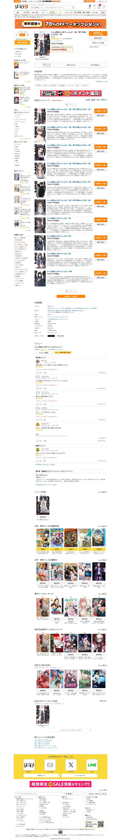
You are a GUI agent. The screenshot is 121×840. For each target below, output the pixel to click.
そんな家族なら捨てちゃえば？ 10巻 (59, 271)
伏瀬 (93, 694)
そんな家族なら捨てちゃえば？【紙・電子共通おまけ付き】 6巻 (69, 200)
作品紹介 (88, 799)
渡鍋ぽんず (23, 190)
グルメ (17, 131)
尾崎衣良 (85, 694)
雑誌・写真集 (86, 12)
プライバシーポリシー (40, 829)
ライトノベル (69, 12)
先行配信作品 (18, 256)
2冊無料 (43, 549)
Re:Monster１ (70, 552)
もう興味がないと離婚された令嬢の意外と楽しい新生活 (25, 211)
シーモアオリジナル (22, 815)
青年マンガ (53, 15)
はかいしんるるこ (24, 62)
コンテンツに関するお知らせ (46, 822)
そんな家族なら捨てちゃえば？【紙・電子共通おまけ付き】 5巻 (69, 182)
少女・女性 (35, 12)
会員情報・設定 (43, 804)
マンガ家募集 (89, 800)
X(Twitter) (88, 811)
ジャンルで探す (35, 7)
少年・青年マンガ (45, 15)
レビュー (31, 1)
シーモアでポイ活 (19, 260)
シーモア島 (38, 1)
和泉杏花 (22, 214)
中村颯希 (43, 694)
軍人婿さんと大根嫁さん (25, 223)
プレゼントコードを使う (45, 819)
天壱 (21, 181)
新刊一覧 (104, 793)
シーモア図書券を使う (45, 817)
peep (86, 658)
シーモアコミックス (52, 12)
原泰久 (17, 146)
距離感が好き (75, 310)
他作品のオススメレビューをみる (47, 484)
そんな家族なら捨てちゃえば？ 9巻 (59, 253)
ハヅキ (17, 163)
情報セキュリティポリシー (51, 829)
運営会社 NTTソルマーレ (89, 829)
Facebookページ (90, 810)
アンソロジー (18, 144)
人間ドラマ (85, 85)
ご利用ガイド (18, 51)
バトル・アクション (20, 119)
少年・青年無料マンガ (21, 249)
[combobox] (57, 7)
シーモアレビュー (20, 826)
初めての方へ (18, 54)
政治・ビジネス (19, 136)
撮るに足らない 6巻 (85, 586)
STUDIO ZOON (45, 619)
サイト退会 (42, 814)
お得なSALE (18, 253)
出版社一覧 (98, 793)
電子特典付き (80, 308)
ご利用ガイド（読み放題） (69, 811)
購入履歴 (41, 806)
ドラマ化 (74, 308)
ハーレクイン (20, 813)
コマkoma (22, 226)
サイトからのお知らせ (45, 820)
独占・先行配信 (21, 817)
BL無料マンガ (18, 251)
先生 (52, 310)
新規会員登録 (42, 799)
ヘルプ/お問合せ (67, 806)
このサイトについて (74, 829)
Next (106, 540)
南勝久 (17, 160)
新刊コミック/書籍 (18, 237)
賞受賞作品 (18, 262)
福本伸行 (17, 165)
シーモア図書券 (19, 281)
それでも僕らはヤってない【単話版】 (25, 73)
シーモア (17, 1)
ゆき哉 (47, 694)
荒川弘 (17, 149)
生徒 (49, 310)
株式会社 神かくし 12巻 (99, 586)
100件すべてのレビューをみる (46, 464)
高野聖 (66, 623)
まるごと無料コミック (19, 244)
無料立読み (43, 517)
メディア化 (94, 12)
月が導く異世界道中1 (57, 552)
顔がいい (82, 310)
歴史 (16, 124)
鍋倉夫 (70, 587)
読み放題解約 (42, 812)
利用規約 (33, 829)
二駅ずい (85, 587)
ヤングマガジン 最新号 (43, 586)
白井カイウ (101, 553)
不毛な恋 (61, 310)
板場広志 (22, 93)
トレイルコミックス (78, 15)
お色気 (17, 126)
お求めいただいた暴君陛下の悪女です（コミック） (25, 177)
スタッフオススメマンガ (21, 269)
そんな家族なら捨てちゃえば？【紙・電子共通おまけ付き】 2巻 (69, 127)
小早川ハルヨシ (73, 553)
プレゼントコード (19, 283)
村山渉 (53, 36)
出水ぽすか (96, 553)
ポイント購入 (42, 800)
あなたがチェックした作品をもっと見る (71, 730)
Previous (36, 539)
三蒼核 (99, 658)
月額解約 (41, 810)
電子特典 (38, 85)
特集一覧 (17, 267)
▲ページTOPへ (103, 790)
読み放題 (24, 1)
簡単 (94, 99)
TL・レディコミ (21, 806)
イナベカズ (58, 655)
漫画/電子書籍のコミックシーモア (24, 799)
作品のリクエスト (67, 813)
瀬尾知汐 (59, 694)
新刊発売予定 (18, 240)
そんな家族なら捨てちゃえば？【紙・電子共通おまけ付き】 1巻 (69, 109)
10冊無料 (98, 549)
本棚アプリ (18, 285)
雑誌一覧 (91, 793)
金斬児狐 (67, 553)
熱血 (57, 310)
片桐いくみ (69, 694)
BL (43, 12)
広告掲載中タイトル (20, 274)
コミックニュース (19, 278)
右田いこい (23, 203)
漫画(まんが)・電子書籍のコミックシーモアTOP (27, 15)
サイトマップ (66, 817)
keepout (75, 623)
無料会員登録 (89, 1)
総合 (18, 12)
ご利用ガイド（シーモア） (69, 810)
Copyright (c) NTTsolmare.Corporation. (60, 838)
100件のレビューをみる (56, 349)
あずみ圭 (60, 553)
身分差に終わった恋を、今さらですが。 (25, 187)
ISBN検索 (81, 829)
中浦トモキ (85, 623)
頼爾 (74, 694)
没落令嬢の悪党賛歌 (99, 621)
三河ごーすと (67, 658)
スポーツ (17, 129)
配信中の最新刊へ (94, 47)
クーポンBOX (42, 808)
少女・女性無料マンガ (21, 246)
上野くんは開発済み (85, 621)
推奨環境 (65, 815)
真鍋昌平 (17, 158)
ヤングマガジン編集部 (43, 587)
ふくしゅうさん (99, 657)
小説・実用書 (77, 12)
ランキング (19, 242)
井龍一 (54, 694)
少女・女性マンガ (21, 802)
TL (60, 12)
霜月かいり (18, 153)
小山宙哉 (17, 151)
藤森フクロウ (45, 553)
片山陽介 (99, 587)
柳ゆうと (94, 623)
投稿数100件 (67, 38)
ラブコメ (17, 117)
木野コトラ (54, 553)
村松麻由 (40, 553)
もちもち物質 (100, 623)
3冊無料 (57, 549)
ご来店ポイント (41, 775)
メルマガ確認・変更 (44, 802)
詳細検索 (17, 276)
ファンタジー (18, 114)
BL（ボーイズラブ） (22, 804)
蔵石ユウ (53, 655)
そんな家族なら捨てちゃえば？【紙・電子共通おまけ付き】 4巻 (69, 163)
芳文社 (59, 15)
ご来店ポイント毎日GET (21, 258)
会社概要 (28, 829)
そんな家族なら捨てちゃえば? (92, 15)
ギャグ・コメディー (20, 122)
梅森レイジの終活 (56, 653)
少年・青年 (26, 12)
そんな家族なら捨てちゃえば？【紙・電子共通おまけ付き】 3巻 (69, 145)
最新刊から (104, 99)
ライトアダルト (103, 12)
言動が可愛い (67, 310)
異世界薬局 (71, 621)
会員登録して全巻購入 (71, 296)
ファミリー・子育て (73, 85)
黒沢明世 (17, 156)
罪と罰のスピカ (57, 693)
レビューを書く (55, 41)
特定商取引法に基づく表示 (63, 829)
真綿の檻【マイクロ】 (85, 693)
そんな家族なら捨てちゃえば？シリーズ (58, 319)
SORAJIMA (26, 181)
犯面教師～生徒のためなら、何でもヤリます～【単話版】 (25, 99)
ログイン (101, 1)
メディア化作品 (19, 265)
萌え (16, 133)
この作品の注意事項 (43, 59)
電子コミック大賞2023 (50, 85)
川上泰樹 (97, 694)
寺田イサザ (83, 553)
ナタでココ (94, 658)
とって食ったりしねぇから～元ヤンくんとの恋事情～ (25, 200)
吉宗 (21, 102)
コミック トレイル (67, 15)
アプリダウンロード (68, 799)
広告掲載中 (62, 85)
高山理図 (70, 623)
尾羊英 (38, 694)
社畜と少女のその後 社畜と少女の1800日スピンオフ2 (25, 89)
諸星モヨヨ (81, 658)
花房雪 (72, 658)
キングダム (57, 621)
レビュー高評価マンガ (21, 271)
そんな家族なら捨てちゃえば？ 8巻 (59, 236)
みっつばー (103, 694)
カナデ (87, 553)
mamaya (39, 619)
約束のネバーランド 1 (98, 552)
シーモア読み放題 (20, 824)
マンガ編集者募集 (90, 802)
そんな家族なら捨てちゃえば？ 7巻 (59, 218)
